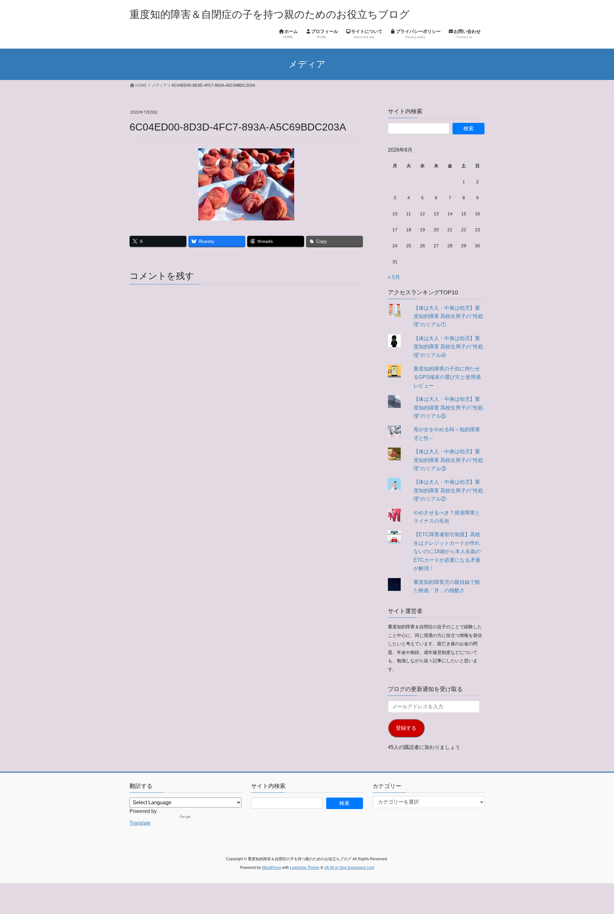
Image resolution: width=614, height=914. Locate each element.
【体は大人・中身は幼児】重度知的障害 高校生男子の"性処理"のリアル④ (448, 347)
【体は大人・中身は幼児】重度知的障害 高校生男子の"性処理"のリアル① (448, 316)
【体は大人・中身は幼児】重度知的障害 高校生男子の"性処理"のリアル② (448, 490)
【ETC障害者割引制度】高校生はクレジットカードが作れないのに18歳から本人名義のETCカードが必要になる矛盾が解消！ (447, 551)
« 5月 (394, 277)
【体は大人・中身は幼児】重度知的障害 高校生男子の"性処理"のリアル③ (448, 460)
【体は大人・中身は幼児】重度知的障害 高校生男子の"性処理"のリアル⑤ (448, 407)
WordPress (271, 867)
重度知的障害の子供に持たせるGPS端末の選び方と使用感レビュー (447, 377)
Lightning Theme (304, 867)
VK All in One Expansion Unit (349, 867)
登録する (406, 728)
